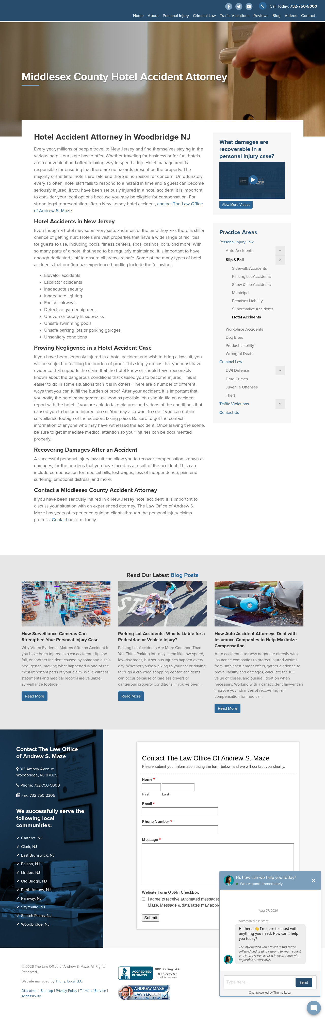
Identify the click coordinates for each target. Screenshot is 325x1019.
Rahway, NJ (31, 898)
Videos (291, 15)
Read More (34, 696)
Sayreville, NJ (33, 907)
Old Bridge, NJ (34, 881)
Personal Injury (176, 15)
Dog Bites (234, 337)
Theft (230, 395)
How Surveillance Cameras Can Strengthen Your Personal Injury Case (60, 636)
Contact (308, 15)
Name (148, 779)
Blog (276, 15)
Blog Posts (185, 575)
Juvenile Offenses (242, 387)
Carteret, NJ (31, 838)
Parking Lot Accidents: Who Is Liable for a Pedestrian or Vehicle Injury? (161, 636)
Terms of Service (93, 991)
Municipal (240, 292)
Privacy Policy (66, 991)
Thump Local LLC (68, 981)
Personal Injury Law (236, 242)
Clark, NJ (29, 846)
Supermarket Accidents (252, 309)
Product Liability (240, 345)
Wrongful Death (240, 353)
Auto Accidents (239, 250)
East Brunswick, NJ (38, 855)
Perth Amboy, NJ (36, 889)
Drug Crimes (237, 379)
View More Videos (236, 204)
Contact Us (229, 412)
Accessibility (31, 996)
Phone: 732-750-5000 (40, 785)
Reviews (260, 15)
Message (151, 839)
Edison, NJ (30, 864)
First (145, 794)
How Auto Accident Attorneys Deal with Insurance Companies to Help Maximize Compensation (256, 640)
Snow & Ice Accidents (251, 284)
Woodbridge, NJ (35, 924)
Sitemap (47, 991)
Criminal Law (204, 15)
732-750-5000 (303, 6)
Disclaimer (30, 991)
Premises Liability (247, 300)
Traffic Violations (234, 15)
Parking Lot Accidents (251, 276)
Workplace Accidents (244, 329)
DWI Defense (237, 370)
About (153, 15)
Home (138, 15)
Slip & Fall (235, 259)
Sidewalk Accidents (249, 268)
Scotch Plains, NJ (36, 915)
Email (148, 804)
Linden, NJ (30, 872)
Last (165, 794)
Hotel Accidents (246, 317)
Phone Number (157, 821)
